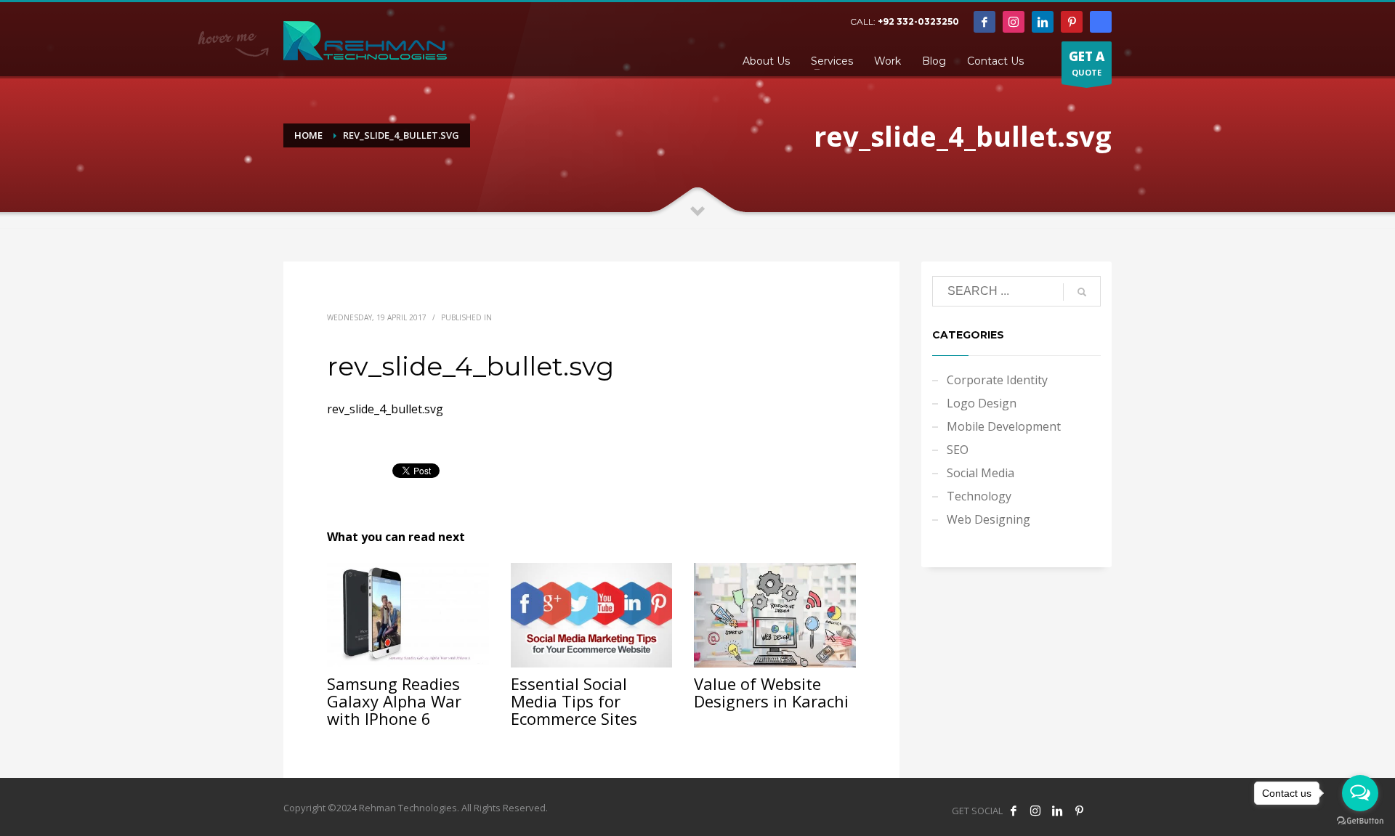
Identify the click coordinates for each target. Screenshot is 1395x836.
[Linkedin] (1043, 22)
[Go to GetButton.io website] (1360, 821)
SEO (958, 450)
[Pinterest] (1072, 22)
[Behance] (1101, 22)
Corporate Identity (997, 380)
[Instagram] (1013, 22)
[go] (1082, 292)
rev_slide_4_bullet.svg (385, 409)
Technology (979, 496)
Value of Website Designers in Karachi (771, 692)
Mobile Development (1004, 426)
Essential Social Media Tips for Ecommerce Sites (574, 701)
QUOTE (1086, 63)
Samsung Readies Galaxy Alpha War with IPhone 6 (394, 701)
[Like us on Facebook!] (1013, 810)
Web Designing (988, 519)
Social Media (980, 473)
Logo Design (981, 403)
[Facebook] (984, 22)
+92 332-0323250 (918, 21)
